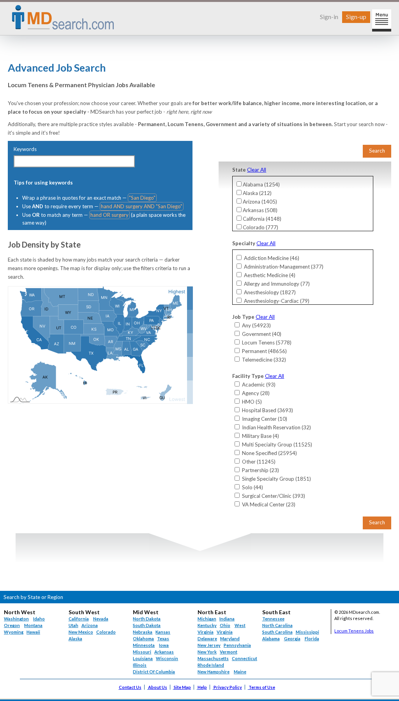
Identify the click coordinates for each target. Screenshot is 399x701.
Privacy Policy (228, 687)
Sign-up (356, 16)
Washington (16, 618)
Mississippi (307, 631)
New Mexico (81, 631)
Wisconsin (167, 658)
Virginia (225, 631)
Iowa (164, 645)
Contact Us (130, 687)
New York (207, 651)
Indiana (227, 618)
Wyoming (13, 631)
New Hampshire (214, 671)
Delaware (207, 638)
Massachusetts (213, 658)
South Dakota (147, 625)
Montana (33, 625)
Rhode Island (211, 665)
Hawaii (33, 631)
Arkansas (164, 651)
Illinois (140, 665)
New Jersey (209, 645)
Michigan (207, 618)
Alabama (271, 638)
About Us (157, 687)
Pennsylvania (237, 645)
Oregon (12, 625)
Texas (163, 638)
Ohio (225, 625)
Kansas (162, 631)
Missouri (142, 651)
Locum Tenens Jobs (354, 630)
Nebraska (142, 631)
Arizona (89, 625)
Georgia (292, 638)
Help (202, 687)
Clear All (256, 170)
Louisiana (143, 658)
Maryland (230, 638)
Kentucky (207, 625)
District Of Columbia (154, 671)
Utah (73, 625)
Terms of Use (262, 687)
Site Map (182, 687)
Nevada (100, 618)
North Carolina (277, 625)
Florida (312, 638)
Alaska (75, 638)
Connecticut (244, 658)
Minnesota (144, 645)
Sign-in (329, 16)
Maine (240, 671)
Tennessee (273, 618)
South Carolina (277, 631)
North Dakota (147, 618)
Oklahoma (143, 638)
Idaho (39, 618)
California (79, 618)
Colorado (106, 631)
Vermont (228, 651)
